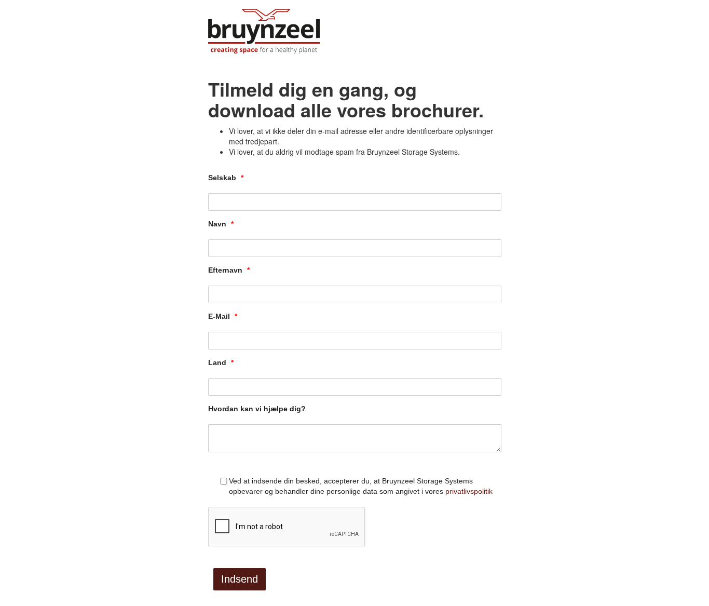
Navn (221, 224)
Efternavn (229, 270)
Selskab (225, 177)
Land (221, 362)
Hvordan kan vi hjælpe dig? (257, 409)
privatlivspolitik (469, 491)
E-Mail (222, 316)
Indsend (239, 579)
